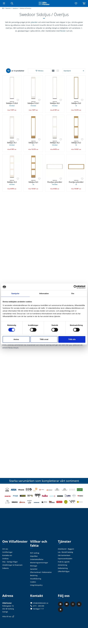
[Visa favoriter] (76, 3)
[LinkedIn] (79, 604)
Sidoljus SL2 (55, 143)
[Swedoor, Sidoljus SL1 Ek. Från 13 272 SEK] (33, 127)
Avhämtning (62, 565)
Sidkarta (5, 568)
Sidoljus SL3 (12, 182)
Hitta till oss (6, 616)
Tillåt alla (72, 339)
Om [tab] (72, 293)
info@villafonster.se (40, 603)
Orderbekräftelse (36, 559)
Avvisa (16, 339)
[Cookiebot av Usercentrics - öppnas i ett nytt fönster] (75, 287)
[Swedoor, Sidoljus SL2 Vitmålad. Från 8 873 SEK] (54, 127)
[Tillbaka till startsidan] (44, 3)
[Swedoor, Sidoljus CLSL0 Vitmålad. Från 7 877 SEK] (11, 88)
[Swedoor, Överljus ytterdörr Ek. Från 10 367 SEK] (76, 166)
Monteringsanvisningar (39, 562)
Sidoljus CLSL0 (12, 104)
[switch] (33, 330)
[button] (53, 70)
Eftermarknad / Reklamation (41, 572)
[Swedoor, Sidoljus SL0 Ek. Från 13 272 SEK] (76, 88)
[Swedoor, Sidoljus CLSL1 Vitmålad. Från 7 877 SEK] (33, 88)
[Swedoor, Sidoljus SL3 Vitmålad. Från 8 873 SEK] (11, 166)
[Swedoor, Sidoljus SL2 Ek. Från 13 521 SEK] (76, 127)
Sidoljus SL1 (12, 143)
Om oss (5, 549)
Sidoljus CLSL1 (33, 104)
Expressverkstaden (65, 558)
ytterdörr (34, 22)
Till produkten (12, 111)
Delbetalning (63, 568)
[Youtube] (67, 604)
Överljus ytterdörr (54, 182)
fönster (63, 31)
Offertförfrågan (64, 571)
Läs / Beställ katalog (65, 552)
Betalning (33, 575)
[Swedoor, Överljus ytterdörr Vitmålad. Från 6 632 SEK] (54, 166)
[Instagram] (73, 604)
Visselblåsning (35, 579)
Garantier (33, 569)
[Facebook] (61, 604)
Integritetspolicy (36, 585)
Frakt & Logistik (63, 562)
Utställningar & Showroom (12, 565)
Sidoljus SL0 (55, 104)
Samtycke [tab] (15, 293)
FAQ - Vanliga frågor (10, 562)
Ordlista (5, 558)
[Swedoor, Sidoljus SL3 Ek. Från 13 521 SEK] (33, 166)
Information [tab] (44, 293)
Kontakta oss (7, 555)
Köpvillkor (34, 556)
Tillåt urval (44, 339)
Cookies (33, 582)
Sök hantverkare (64, 555)
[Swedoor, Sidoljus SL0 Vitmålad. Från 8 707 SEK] (54, 88)
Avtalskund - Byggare (66, 549)
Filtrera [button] (40, 71)
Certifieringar (7, 552)
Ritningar (33, 566)
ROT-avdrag (34, 553)
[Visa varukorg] (84, 3)
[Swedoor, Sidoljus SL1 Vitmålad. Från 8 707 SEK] (11, 127)
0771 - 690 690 (38, 606)
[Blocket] (61, 609)
